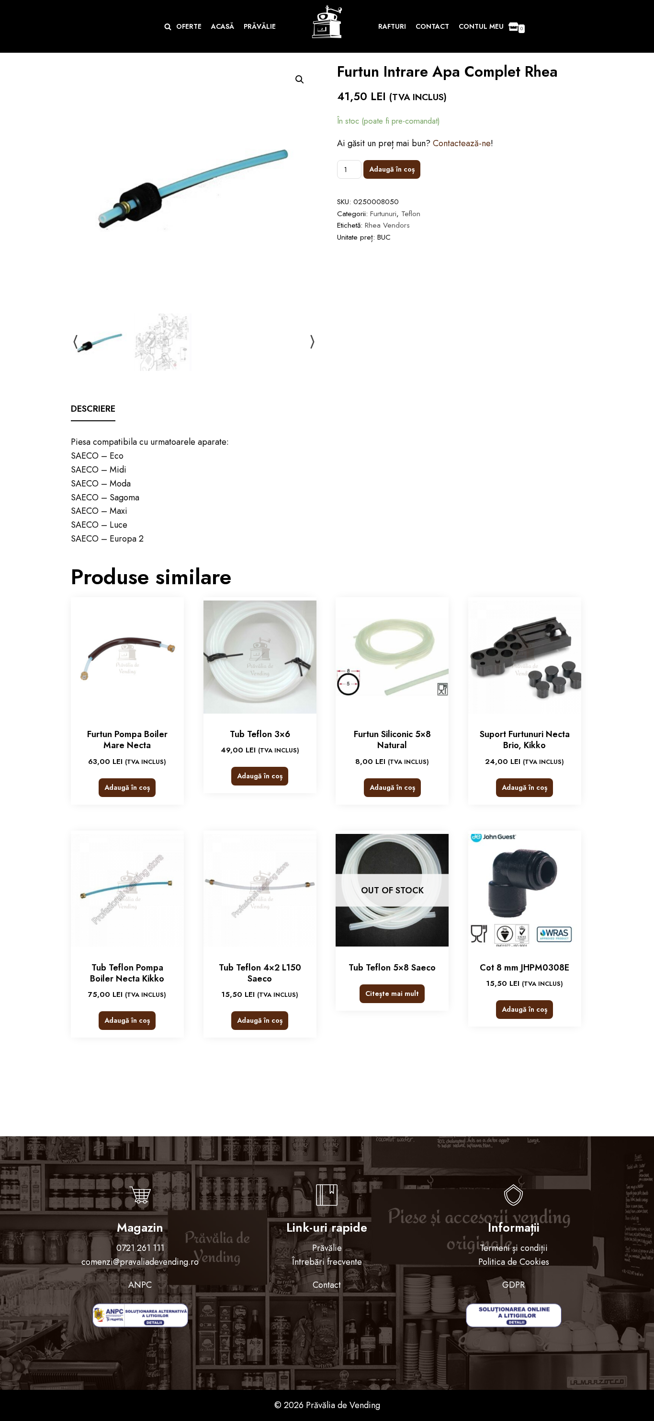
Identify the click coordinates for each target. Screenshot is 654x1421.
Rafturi (392, 26)
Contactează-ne (462, 143)
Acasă (222, 26)
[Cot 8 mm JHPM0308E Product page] (524, 890)
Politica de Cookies (513, 1262)
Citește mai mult (392, 993)
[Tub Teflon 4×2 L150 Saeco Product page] (259, 890)
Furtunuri (383, 213)
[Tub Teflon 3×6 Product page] (259, 657)
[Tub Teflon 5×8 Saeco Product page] (392, 890)
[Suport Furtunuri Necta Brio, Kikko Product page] (524, 657)
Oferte (189, 26)
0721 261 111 (140, 1248)
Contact (432, 26)
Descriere (93, 409)
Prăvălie (260, 26)
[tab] (93, 409)
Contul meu (481, 26)
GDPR (513, 1285)
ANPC (140, 1285)
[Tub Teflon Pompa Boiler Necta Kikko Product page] (127, 890)
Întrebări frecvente (327, 1262)
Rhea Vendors (387, 225)
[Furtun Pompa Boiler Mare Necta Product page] (127, 657)
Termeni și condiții (514, 1248)
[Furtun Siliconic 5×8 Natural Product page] (392, 657)
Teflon (410, 213)
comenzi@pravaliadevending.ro (140, 1262)
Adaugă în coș (392, 169)
